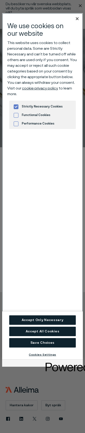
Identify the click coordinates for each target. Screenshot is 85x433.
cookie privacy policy (40, 88)
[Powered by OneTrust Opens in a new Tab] (63, 364)
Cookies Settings (42, 354)
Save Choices (42, 342)
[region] (42, 186)
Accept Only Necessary (43, 320)
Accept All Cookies (43, 331)
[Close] (77, 18)
